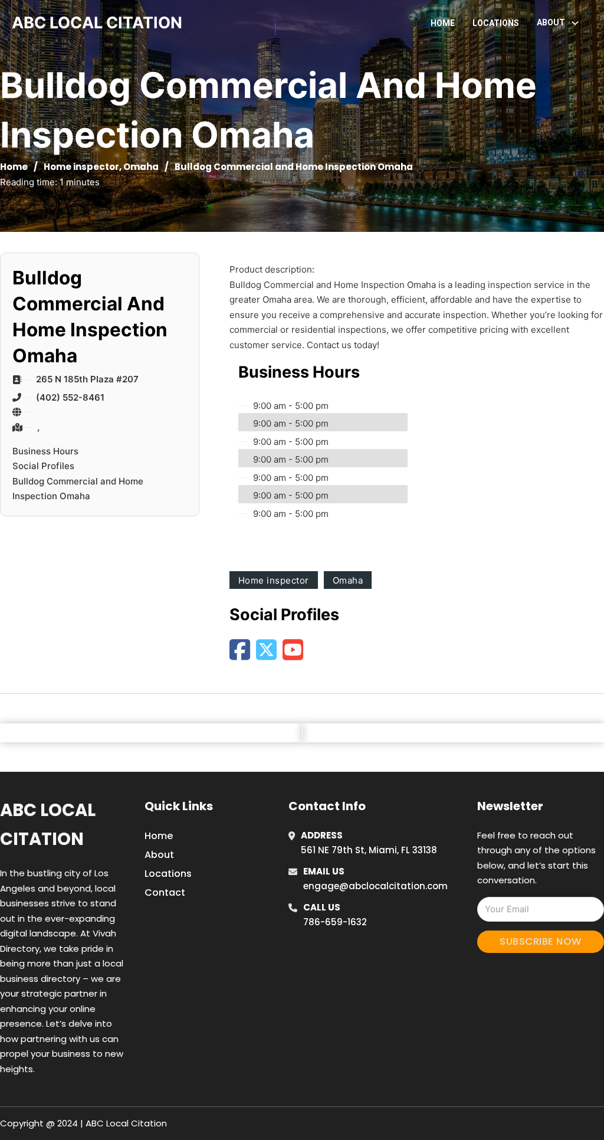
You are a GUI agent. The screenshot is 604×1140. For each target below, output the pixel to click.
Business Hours (45, 451)
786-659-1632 (335, 922)
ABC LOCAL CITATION (97, 22)
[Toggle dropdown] (575, 23)
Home (443, 23)
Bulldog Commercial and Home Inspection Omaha (77, 489)
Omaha (141, 166)
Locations (495, 23)
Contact (165, 892)
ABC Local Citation (48, 824)
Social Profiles (43, 465)
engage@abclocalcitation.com (375, 886)
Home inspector (81, 166)
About (159, 854)
